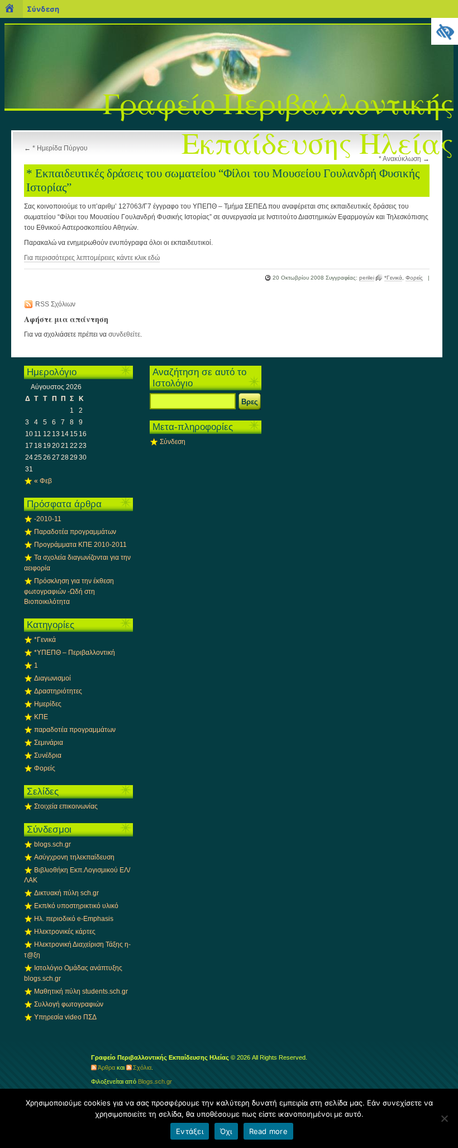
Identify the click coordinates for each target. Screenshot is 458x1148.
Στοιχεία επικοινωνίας (66, 806)
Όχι (226, 1131)
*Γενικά (393, 278)
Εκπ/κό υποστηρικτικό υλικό (76, 906)
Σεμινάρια (48, 743)
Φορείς (414, 278)
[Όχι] (444, 1118)
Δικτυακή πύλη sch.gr (66, 893)
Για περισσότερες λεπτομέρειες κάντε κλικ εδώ (92, 258)
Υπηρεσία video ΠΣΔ (65, 1017)
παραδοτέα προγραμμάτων (75, 730)
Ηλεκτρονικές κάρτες (65, 932)
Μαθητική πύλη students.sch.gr (81, 991)
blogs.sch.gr (52, 844)
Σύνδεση (172, 442)
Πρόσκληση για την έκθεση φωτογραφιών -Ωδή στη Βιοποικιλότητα (69, 591)
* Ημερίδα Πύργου (60, 148)
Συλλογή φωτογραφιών (68, 1004)
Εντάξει (189, 1131)
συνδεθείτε (124, 334)
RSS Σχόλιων (55, 304)
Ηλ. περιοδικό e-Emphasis (73, 919)
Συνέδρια (47, 755)
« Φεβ (43, 481)
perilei (366, 278)
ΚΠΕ (41, 717)
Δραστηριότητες (58, 691)
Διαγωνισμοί (52, 678)
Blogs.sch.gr (155, 1081)
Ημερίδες (47, 704)
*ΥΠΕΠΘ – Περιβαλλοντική (74, 652)
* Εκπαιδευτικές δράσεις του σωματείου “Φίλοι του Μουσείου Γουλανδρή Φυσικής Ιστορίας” (222, 180)
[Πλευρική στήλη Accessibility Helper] (444, 31)
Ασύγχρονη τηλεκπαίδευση (74, 857)
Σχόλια (142, 1067)
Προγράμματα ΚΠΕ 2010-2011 (80, 545)
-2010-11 (47, 519)
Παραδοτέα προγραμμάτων (75, 532)
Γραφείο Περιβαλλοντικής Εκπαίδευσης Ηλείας (278, 122)
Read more (268, 1131)
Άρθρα (106, 1067)
